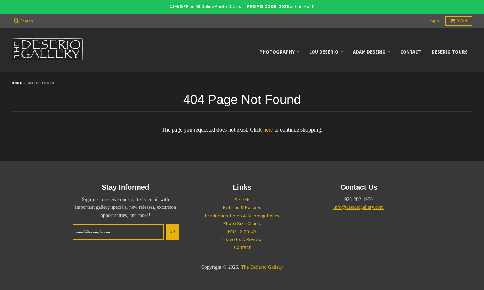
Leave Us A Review (242, 239)
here (268, 130)
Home (17, 82)
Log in (433, 20)
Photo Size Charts (242, 223)
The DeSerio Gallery (262, 267)
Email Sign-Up (242, 231)
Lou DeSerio (323, 52)
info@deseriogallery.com (358, 207)
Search (242, 199)
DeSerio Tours (450, 52)
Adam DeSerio (369, 52)
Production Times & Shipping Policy (242, 215)
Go (172, 231)
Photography (277, 52)
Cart (462, 20)
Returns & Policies (242, 207)
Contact (410, 52)
